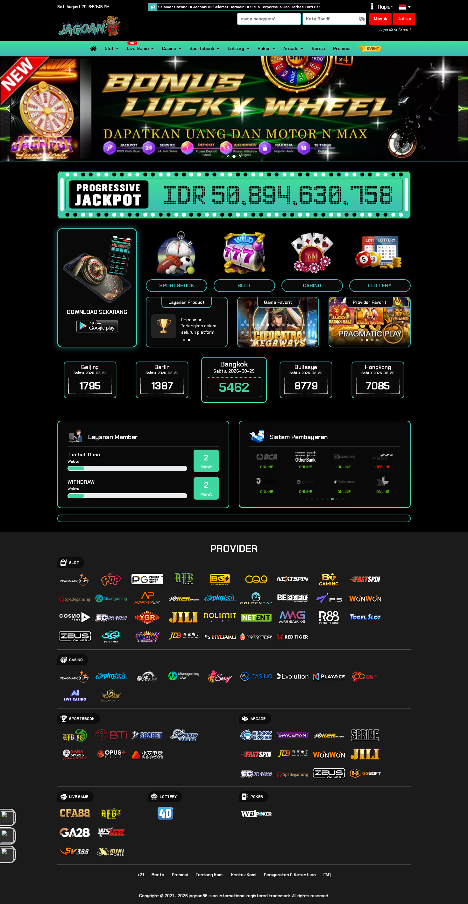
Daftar (404, 18)
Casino (169, 48)
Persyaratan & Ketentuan (290, 875)
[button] (460, 109)
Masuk (380, 19)
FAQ (327, 875)
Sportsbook (201, 48)
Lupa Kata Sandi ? (395, 29)
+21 (140, 875)
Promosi (341, 48)
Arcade (290, 48)
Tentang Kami (209, 875)
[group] (369, 322)
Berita (318, 48)
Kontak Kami (243, 875)
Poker (264, 48)
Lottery (236, 48)
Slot (109, 48)
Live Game (138, 48)
